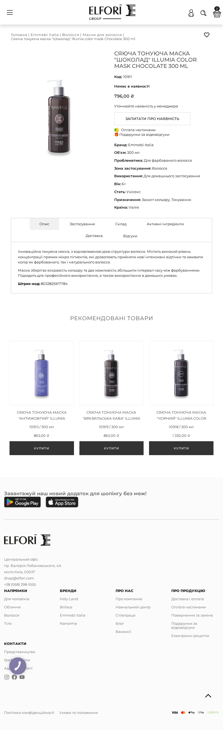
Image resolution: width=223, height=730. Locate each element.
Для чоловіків (16, 599)
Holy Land (69, 599)
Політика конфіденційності (29, 712)
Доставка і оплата (187, 599)
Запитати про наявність (152, 118)
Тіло (8, 623)
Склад (120, 224)
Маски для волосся (102, 34)
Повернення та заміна (192, 615)
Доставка (94, 235)
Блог (120, 623)
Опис (44, 224)
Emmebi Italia (45, 34)
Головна (19, 34)
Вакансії (123, 631)
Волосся (70, 34)
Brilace (66, 607)
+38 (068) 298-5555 (20, 584)
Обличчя (12, 607)
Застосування (82, 224)
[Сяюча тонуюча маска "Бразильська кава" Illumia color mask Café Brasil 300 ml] (111, 399)
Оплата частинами (188, 607)
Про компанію (129, 599)
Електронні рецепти (190, 635)
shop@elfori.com (19, 578)
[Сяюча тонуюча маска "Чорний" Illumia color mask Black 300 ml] (181, 399)
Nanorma (68, 623)
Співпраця (125, 615)
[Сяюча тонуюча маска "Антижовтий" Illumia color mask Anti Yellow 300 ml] (42, 399)
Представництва (19, 652)
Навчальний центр (133, 607)
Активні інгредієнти (165, 224)
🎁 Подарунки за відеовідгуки (141, 134)
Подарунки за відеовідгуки (184, 625)
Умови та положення (78, 712)
